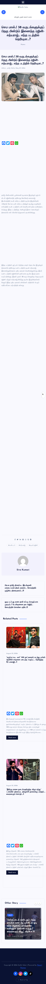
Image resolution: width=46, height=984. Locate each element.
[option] (23, 924)
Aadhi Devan (11, 936)
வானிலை (11, 915)
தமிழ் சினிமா (11, 68)
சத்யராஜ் (22, 545)
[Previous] (35, 903)
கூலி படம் (12, 545)
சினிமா (3, 68)
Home (23, 44)
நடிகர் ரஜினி (34, 545)
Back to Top (24, 980)
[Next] (39, 903)
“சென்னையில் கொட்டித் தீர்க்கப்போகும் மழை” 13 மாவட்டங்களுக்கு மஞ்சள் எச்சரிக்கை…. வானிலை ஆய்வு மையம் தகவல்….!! (21, 926)
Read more (12, 737)
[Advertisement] (23, 122)
